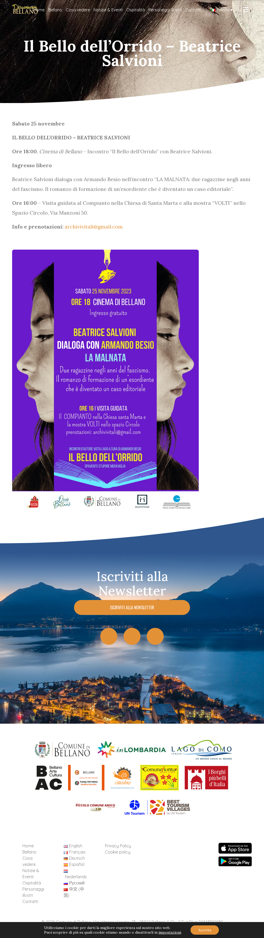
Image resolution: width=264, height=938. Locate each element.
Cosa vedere (78, 9)
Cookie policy (117, 852)
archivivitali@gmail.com (94, 226)
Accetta (204, 930)
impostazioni (170, 932)
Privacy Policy (118, 845)
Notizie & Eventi (108, 9)
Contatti (193, 9)
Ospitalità (135, 9)
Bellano (55, 9)
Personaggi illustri (165, 9)
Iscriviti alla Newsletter (132, 607)
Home (39, 9)
